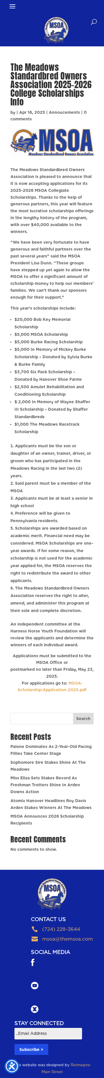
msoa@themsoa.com (67, 939)
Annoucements (64, 112)
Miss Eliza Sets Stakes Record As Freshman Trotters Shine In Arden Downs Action (45, 785)
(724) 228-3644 (61, 929)
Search (83, 718)
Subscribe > (31, 1049)
